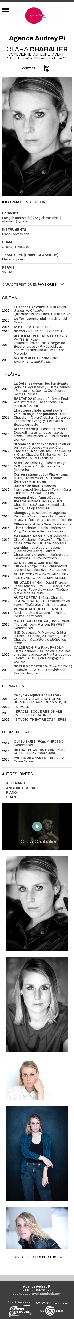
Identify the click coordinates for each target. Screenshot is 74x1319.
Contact (28, 68)
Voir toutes (33, 1257)
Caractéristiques (29, 284)
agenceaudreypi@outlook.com (37, 1293)
